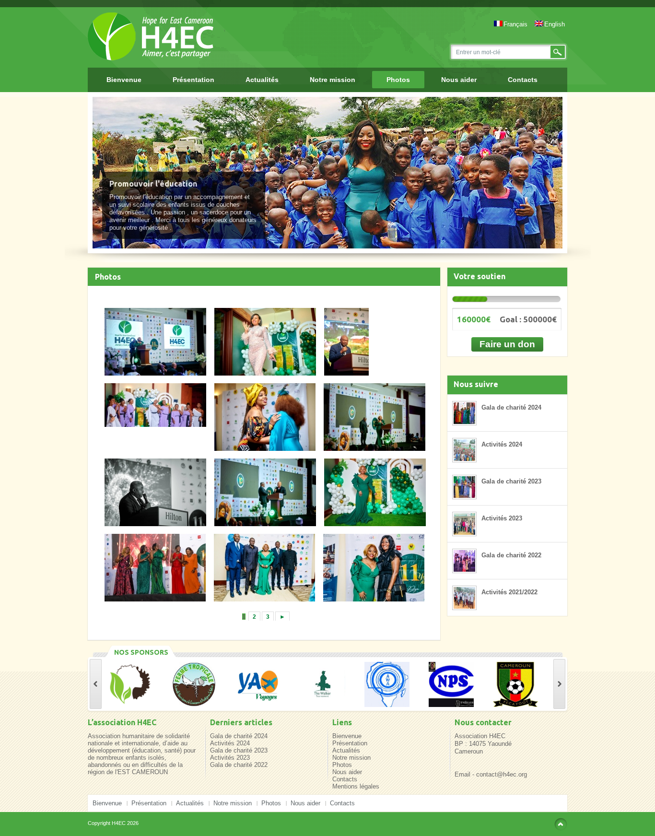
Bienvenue (123, 79)
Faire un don (507, 344)
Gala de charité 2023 (511, 481)
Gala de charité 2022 (511, 555)
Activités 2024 (501, 444)
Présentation (193, 79)
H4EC (119, 823)
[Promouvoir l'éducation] (327, 172)
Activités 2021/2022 (509, 592)
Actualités (262, 79)
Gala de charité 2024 (511, 407)
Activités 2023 (501, 518)
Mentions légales (355, 786)
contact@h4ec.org (501, 774)
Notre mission (332, 79)
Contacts (523, 79)
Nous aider (459, 79)
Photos (398, 79)
